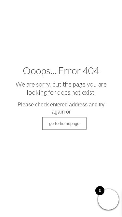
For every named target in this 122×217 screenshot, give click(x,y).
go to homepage (64, 123)
